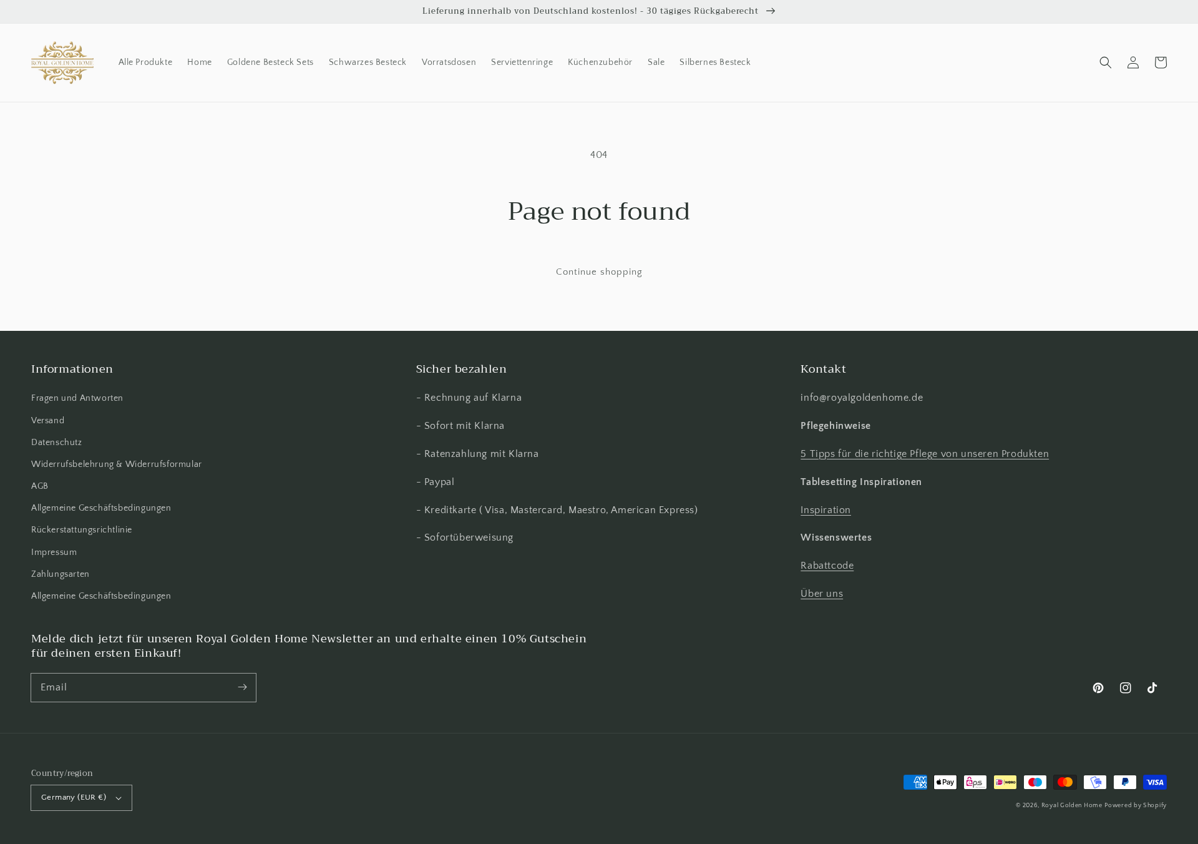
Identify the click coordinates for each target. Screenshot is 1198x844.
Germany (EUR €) (73, 797)
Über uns (822, 593)
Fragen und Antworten (77, 398)
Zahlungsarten (60, 574)
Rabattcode (827, 565)
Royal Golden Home (1072, 805)
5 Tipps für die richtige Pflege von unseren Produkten (925, 453)
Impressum (54, 552)
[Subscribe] (242, 687)
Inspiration (826, 510)
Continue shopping (599, 272)
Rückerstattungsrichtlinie (81, 530)
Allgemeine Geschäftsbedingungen (101, 508)
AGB (40, 486)
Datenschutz (56, 443)
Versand (47, 421)
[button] (1105, 62)
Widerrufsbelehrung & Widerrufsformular (116, 464)
